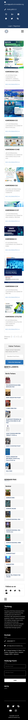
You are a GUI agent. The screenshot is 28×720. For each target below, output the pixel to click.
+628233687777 (11, 9)
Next (5, 338)
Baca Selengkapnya (11, 84)
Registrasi (16, 26)
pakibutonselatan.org (14, 717)
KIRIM (15, 680)
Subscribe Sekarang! (14, 362)
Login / (10, 26)
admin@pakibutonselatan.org (14, 645)
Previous (7, 337)
